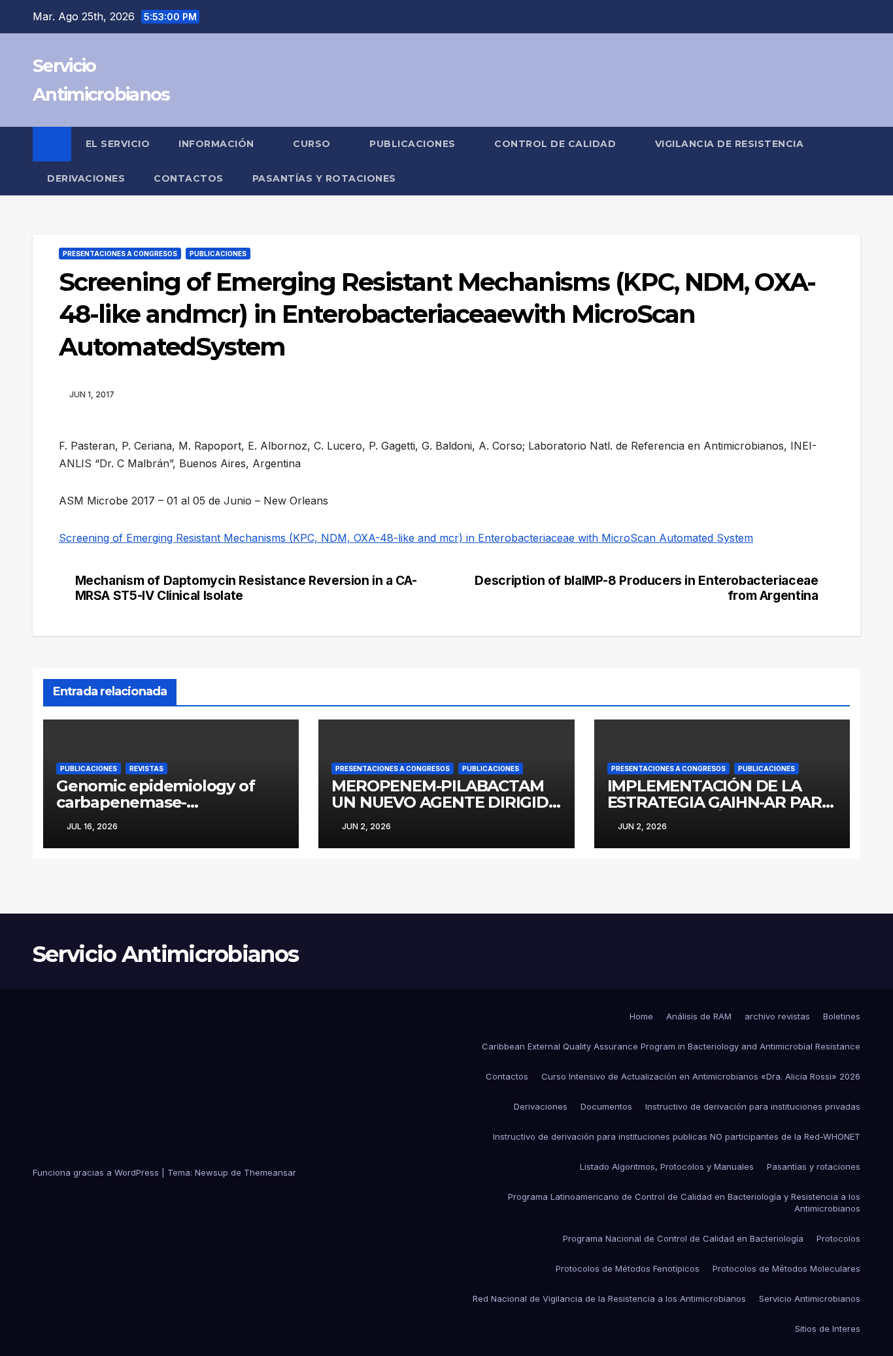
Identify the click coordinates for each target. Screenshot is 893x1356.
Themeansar (270, 1172)
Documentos (606, 1106)
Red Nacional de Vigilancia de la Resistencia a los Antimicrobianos (609, 1298)
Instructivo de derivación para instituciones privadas (752, 1106)
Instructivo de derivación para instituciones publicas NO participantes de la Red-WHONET (676, 1136)
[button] (851, 161)
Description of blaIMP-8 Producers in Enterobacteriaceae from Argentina (646, 588)
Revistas (146, 768)
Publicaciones (413, 144)
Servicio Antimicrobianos (165, 954)
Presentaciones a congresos (120, 253)
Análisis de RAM (699, 1016)
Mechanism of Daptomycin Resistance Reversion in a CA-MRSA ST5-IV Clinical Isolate (246, 588)
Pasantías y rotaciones (324, 178)
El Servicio (118, 144)
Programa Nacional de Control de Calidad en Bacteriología (683, 1238)
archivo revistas (777, 1016)
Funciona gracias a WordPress (97, 1172)
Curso (313, 144)
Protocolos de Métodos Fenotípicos (627, 1268)
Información (217, 144)
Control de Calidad (556, 144)
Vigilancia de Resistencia (731, 144)
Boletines (841, 1016)
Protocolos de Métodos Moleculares (786, 1268)
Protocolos (838, 1238)
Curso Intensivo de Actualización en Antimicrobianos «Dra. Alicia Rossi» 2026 (700, 1076)
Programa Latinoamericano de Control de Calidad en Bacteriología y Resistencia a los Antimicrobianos (684, 1202)
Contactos (189, 178)
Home (641, 1016)
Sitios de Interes (827, 1328)
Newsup (211, 1172)
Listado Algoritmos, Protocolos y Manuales (667, 1166)
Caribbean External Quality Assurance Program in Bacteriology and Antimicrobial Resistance (671, 1046)
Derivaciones (86, 178)
